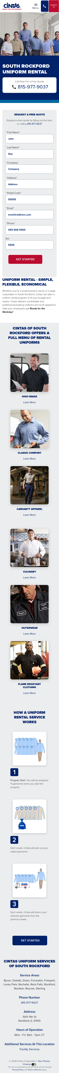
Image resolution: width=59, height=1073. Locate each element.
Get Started (25, 259)
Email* (10, 208)
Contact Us (53, 6)
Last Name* (13, 147)
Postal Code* (14, 193)
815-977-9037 (33, 87)
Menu (36, 8)
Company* (12, 163)
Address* (12, 178)
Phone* (11, 223)
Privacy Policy (18, 1069)
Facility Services (29, 1049)
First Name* (13, 132)
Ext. (8, 238)
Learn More (29, 402)
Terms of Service (35, 1069)
